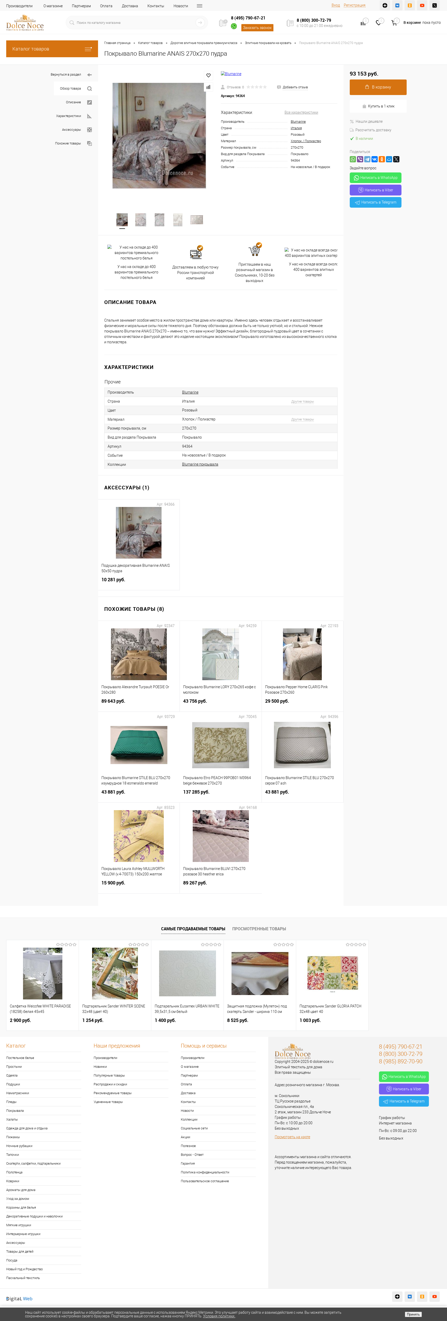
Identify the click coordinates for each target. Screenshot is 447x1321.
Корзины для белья (21, 1207)
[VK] (397, 5)
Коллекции (189, 1119)
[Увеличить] (159, 136)
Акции (185, 1137)
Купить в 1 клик (381, 106)
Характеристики (68, 116)
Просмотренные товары (259, 929)
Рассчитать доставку (373, 130)
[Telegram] (367, 159)
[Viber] (360, 159)
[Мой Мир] (389, 159)
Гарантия (188, 1163)
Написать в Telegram (378, 202)
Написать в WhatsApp (379, 178)
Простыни (14, 1067)
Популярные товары (109, 1075)
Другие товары (302, 401)
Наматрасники (17, 1093)
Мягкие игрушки (18, 1225)
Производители (19, 6)
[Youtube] (422, 5)
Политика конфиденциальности (205, 1172)
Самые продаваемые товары (193, 929)
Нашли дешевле (369, 121)
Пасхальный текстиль (23, 1278)
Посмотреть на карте (292, 1137)
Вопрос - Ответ (192, 1155)
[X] (396, 159)
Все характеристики (301, 112)
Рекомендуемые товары (113, 1093)
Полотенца (14, 1172)
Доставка (130, 6)
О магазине (53, 6)
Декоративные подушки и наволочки (34, 1216)
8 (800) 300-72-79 (314, 20)
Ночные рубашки (19, 1146)
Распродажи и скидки (110, 1084)
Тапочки (12, 1155)
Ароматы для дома (20, 1190)
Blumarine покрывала (200, 464)
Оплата (106, 6)
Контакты (155, 6)
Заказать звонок (257, 28)
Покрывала (15, 1111)
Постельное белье (20, 1058)
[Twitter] (434, 5)
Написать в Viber (379, 190)
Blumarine (298, 122)
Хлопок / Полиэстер (306, 141)
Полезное (188, 1146)
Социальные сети (194, 1128)
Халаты (12, 1119)
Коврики (12, 1181)
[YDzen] (385, 5)
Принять (413, 1314)
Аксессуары (71, 130)
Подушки (13, 1084)
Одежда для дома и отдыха (27, 1128)
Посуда (11, 1260)
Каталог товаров (30, 49)
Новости (181, 6)
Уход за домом (17, 1199)
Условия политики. (219, 1316)
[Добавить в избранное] (208, 75)
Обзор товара (70, 88)
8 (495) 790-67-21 (248, 18)
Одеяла (12, 1075)
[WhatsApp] (353, 159)
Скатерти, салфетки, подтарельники (33, 1163)
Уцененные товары (108, 1102)
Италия (296, 128)
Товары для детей (19, 1251)
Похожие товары (68, 143)
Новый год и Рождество (24, 1269)
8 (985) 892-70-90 (400, 1061)
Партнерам (81, 6)
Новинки (100, 1067)
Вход (336, 5)
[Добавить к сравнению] (208, 87)
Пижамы (13, 1137)
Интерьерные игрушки (23, 1234)
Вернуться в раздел (66, 74)
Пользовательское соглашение (205, 1181)
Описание (73, 102)
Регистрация (355, 5)
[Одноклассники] (382, 159)
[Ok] (410, 5)
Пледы (11, 1102)
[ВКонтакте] (374, 159)
